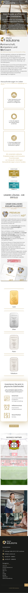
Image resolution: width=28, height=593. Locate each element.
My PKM (4, 575)
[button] (3, 464)
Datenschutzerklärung (7, 578)
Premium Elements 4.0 (7, 567)
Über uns (5, 570)
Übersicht (5, 565)
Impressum (5, 576)
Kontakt (4, 573)
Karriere (4, 569)
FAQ (3, 572)
